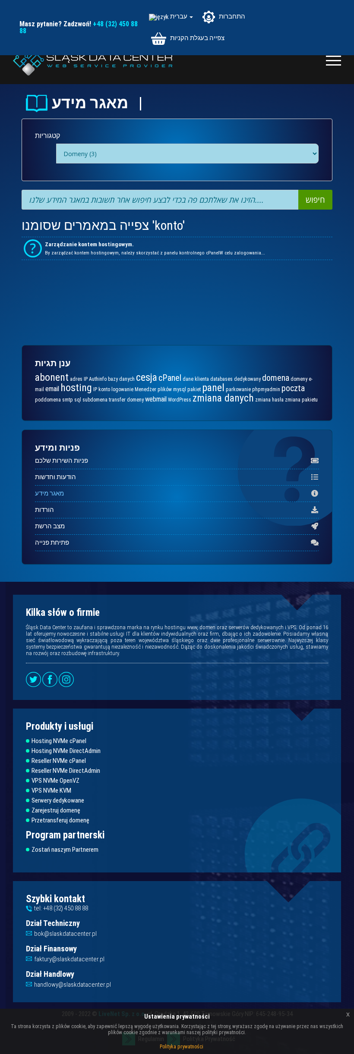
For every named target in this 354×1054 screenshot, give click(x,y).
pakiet (194, 389)
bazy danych (121, 379)
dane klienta (196, 379)
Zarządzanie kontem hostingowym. (89, 244)
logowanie (122, 389)
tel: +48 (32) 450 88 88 (61, 908)
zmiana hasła (269, 400)
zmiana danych (223, 398)
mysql (179, 389)
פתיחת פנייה (52, 542)
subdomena (94, 400)
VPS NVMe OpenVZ (55, 781)
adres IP (79, 379)
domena (275, 378)
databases (221, 379)
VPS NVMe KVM (51, 790)
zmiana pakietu (301, 400)
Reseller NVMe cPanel (59, 761)
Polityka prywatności (181, 1047)
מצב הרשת (50, 526)
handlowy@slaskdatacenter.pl (72, 984)
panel (213, 388)
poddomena (48, 400)
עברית (179, 16)
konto (104, 389)
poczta (293, 388)
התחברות (231, 16)
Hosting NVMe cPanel (59, 741)
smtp (67, 400)
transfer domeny (126, 400)
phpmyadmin (266, 389)
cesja (146, 377)
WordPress (179, 400)
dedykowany (247, 379)
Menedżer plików (153, 389)
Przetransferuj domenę (60, 820)
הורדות (44, 510)
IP (95, 389)
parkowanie (238, 389)
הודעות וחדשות (55, 477)
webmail (156, 399)
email (52, 389)
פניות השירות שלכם (61, 460)
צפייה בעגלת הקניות (196, 38)
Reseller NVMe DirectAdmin (66, 771)
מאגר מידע (49, 493)
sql (77, 400)
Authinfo (98, 379)
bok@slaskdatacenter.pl (65, 934)
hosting (76, 388)
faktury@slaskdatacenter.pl (69, 959)
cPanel (169, 378)
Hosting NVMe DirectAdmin (66, 751)
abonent (52, 377)
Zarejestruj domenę (56, 810)
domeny (299, 379)
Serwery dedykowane (58, 800)
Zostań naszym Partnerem (65, 850)
